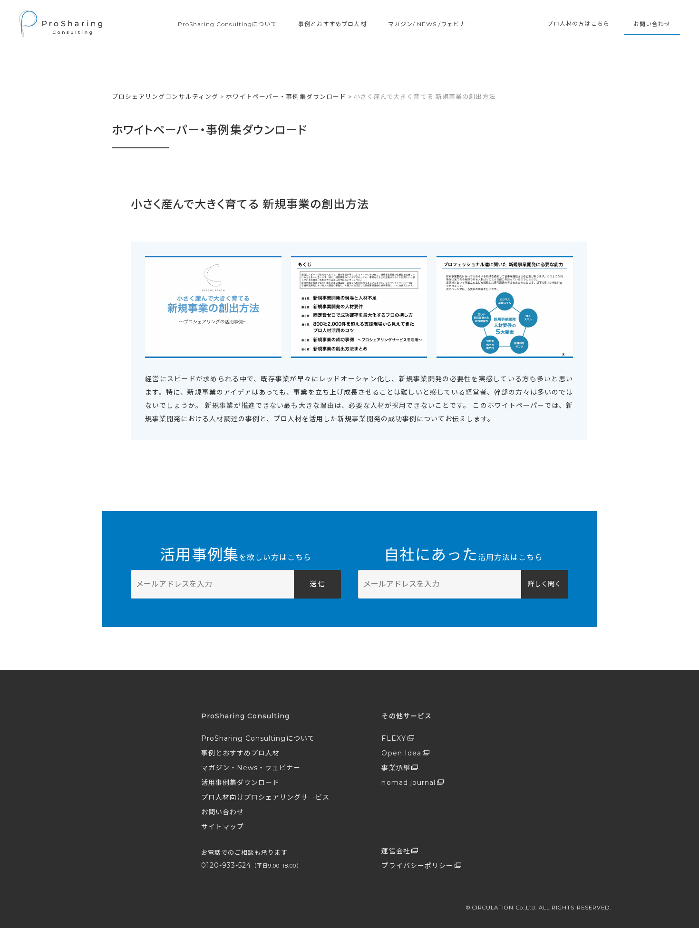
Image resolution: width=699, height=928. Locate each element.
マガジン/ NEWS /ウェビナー (430, 24)
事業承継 (395, 768)
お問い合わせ (651, 24)
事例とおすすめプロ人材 (332, 24)
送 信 (317, 584)
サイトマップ (222, 826)
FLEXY (393, 738)
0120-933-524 (251, 865)
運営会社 (395, 851)
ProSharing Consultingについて (227, 24)
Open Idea (401, 753)
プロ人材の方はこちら (578, 23)
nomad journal (408, 782)
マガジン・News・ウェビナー (251, 768)
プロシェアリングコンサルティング (165, 96)
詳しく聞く (544, 584)
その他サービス (406, 716)
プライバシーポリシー (417, 865)
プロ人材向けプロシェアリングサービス (265, 797)
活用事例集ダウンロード (240, 782)
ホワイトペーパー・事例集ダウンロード (286, 96)
